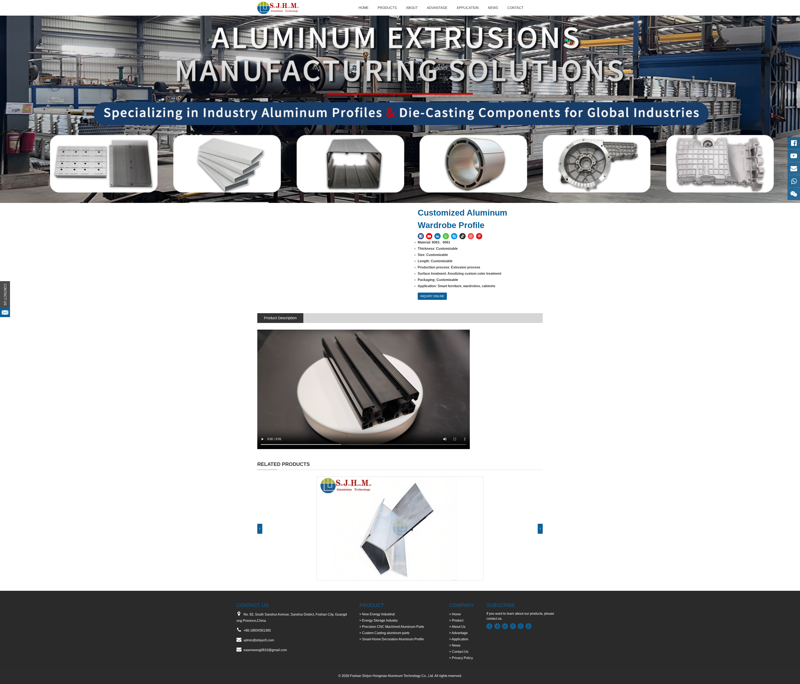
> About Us (457, 626)
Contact (515, 8)
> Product (456, 620)
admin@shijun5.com (259, 640)
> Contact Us (458, 651)
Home (364, 8)
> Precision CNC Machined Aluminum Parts (391, 626)
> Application (458, 639)
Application (468, 8)
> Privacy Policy (461, 658)
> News (454, 645)
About (412, 8)
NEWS (493, 8)
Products (387, 8)
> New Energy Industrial (377, 614)
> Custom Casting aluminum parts (384, 633)
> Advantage (458, 633)
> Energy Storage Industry (378, 620)
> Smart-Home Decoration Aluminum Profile (391, 639)
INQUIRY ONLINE (432, 296)
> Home (455, 614)
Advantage (437, 8)
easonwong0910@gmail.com (265, 650)
